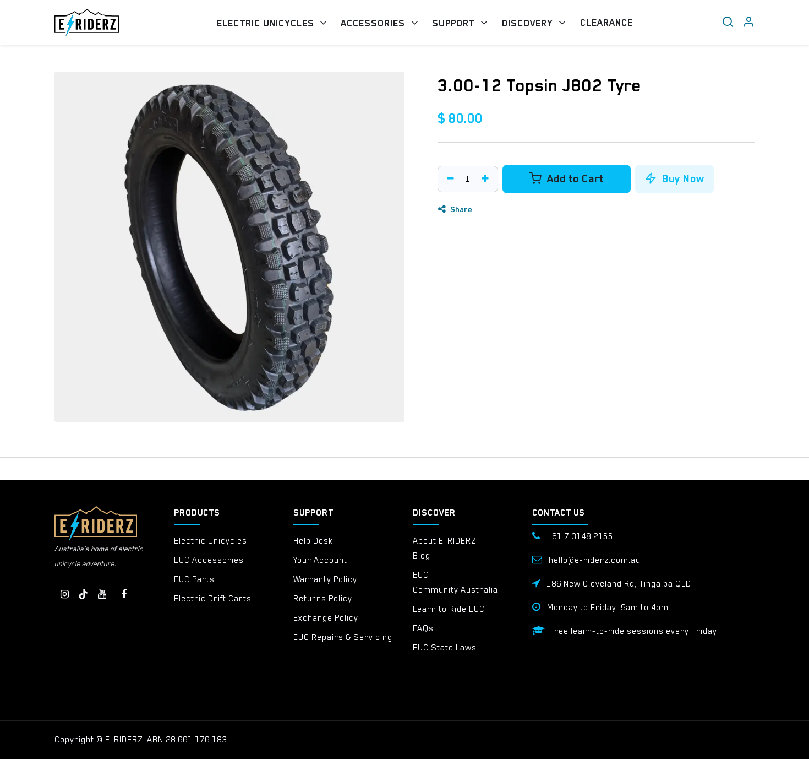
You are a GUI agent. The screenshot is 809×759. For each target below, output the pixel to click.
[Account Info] (748, 22)
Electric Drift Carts (213, 599)
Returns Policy (322, 599)
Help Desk (313, 541)
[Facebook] (124, 594)
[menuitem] (272, 23)
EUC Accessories (209, 560)
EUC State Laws (445, 648)
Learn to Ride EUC (449, 609)
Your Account (320, 560)
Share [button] (460, 209)
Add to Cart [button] (574, 178)
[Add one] (486, 179)
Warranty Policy (325, 579)
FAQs (423, 628)
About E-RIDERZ (444, 541)
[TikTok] (83, 594)
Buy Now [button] (681, 178)
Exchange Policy (325, 618)
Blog (421, 556)
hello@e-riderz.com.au (595, 560)
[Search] (727, 22)
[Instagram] (64, 594)
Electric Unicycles (210, 541)
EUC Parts (194, 579)
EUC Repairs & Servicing (342, 637)
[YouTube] (102, 594)
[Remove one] (449, 179)
